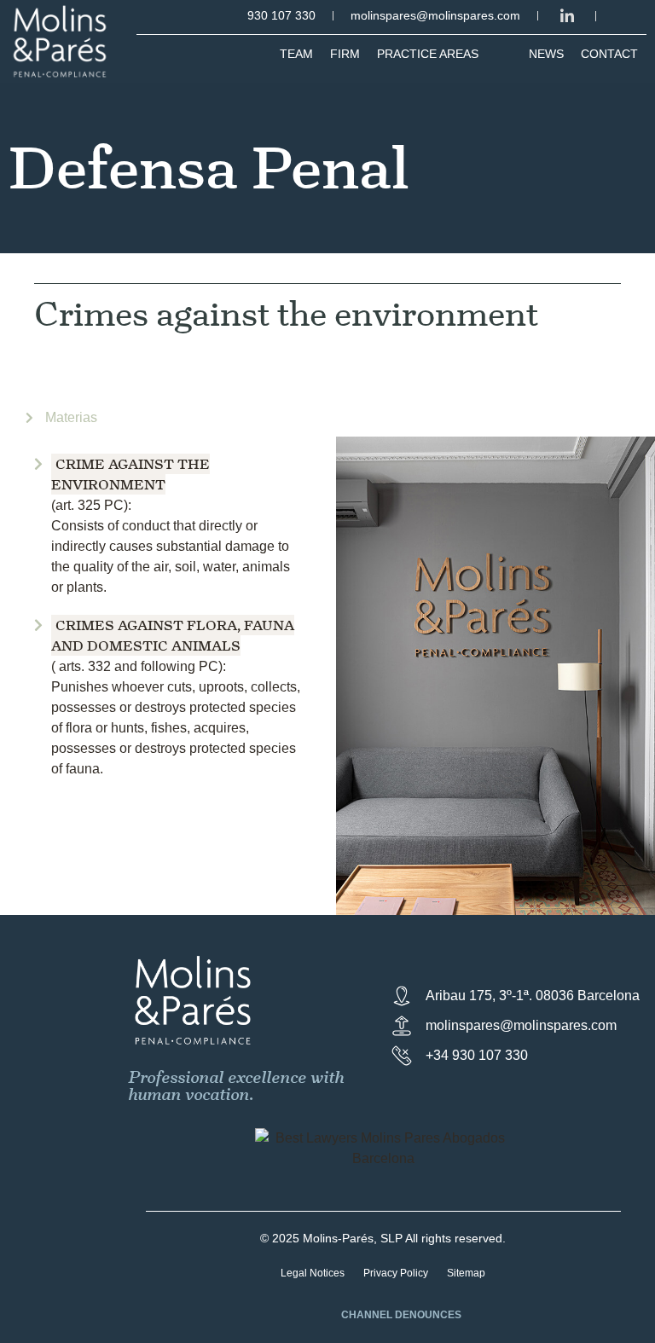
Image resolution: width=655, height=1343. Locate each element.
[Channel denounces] (319, 1317)
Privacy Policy (395, 1273)
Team (296, 54)
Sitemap (466, 1273)
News (546, 54)
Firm (345, 54)
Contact (609, 54)
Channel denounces (401, 1315)
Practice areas (427, 54)
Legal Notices (313, 1273)
